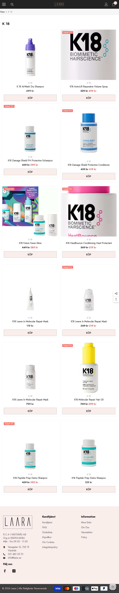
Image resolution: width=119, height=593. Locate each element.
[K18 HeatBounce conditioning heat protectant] (89, 211)
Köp (30, 98)
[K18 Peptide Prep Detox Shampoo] (30, 446)
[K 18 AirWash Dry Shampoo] (30, 55)
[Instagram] (13, 570)
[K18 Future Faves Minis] (30, 211)
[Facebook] (4, 570)
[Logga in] (106, 4)
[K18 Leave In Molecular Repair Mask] (30, 289)
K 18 (10, 12)
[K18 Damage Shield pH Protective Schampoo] (30, 128)
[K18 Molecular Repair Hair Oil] (89, 368)
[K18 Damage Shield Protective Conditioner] (89, 133)
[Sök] (12, 4)
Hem (2, 12)
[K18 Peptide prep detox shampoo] (89, 446)
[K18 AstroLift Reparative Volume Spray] (89, 55)
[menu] (4, 4)
